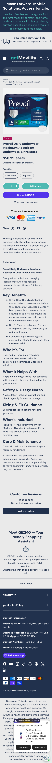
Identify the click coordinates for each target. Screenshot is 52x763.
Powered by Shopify (27, 690)
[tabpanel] (26, 369)
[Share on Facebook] (18, 228)
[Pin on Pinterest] (24, 228)
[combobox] (26, 70)
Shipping (7, 162)
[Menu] (4, 58)
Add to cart (35, 186)
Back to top (26, 583)
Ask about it (40, 747)
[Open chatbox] (46, 757)
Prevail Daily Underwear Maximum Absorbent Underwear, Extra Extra (21, 83)
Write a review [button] (26, 511)
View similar (23, 747)
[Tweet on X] (13, 228)
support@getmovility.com (24, 647)
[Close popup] (47, 723)
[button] (47, 58)
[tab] (9, 262)
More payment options (26, 202)
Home (5, 80)
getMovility (14, 690)
